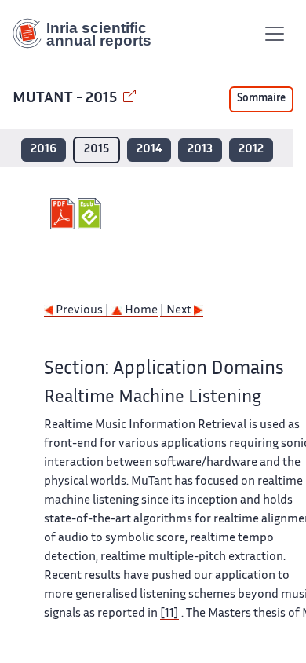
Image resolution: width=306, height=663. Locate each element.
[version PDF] (64, 213)
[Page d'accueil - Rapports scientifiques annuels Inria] (87, 33)
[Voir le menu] (275, 33)
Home (140, 311)
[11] (169, 614)
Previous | (82, 311)
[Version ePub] (91, 213)
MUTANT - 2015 (66, 98)
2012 (251, 150)
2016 (43, 150)
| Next (177, 311)
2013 (200, 150)
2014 (149, 150)
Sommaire (261, 99)
